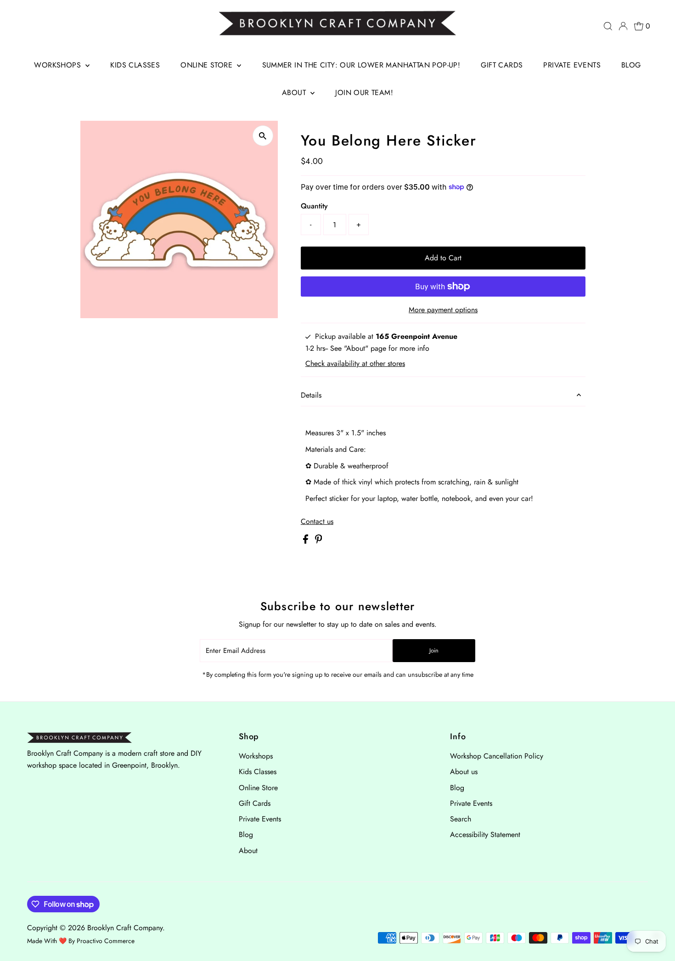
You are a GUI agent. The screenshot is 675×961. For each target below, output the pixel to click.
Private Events (572, 65)
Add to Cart (443, 258)
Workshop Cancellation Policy (496, 756)
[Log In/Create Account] (623, 26)
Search (460, 819)
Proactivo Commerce (106, 940)
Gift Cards (502, 65)
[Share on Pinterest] (318, 541)
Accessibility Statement (485, 834)
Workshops (58, 65)
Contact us (317, 521)
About (295, 92)
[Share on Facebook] (306, 541)
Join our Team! (364, 92)
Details (311, 395)
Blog (631, 65)
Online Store (207, 65)
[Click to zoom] (263, 135)
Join (434, 650)
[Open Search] (608, 26)
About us (464, 771)
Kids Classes (135, 65)
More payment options (443, 309)
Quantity (314, 206)
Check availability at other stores (355, 363)
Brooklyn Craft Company (125, 927)
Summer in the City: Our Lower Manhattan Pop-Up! (361, 65)
